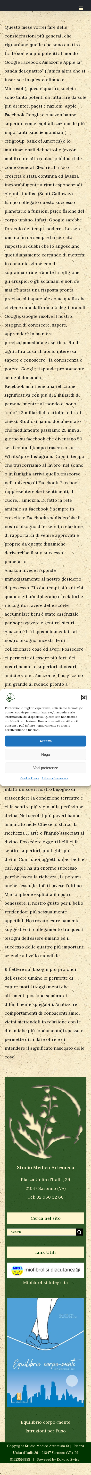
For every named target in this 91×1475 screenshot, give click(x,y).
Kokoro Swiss (68, 1459)
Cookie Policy (29, 778)
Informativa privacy (55, 778)
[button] (83, 697)
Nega (45, 754)
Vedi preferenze (45, 768)
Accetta (46, 741)
